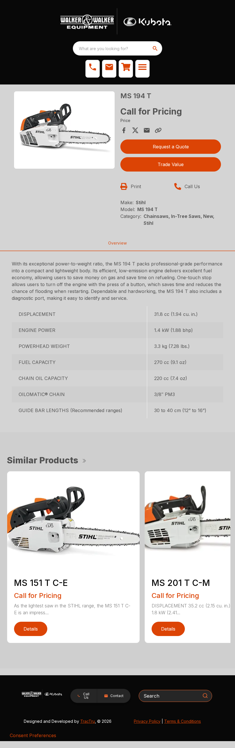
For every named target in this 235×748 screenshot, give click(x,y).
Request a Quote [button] (171, 146)
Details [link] (30, 629)
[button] (92, 69)
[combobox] (117, 48)
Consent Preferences (33, 735)
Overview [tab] (117, 243)
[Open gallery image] (64, 130)
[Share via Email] (146, 130)
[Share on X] (135, 130)
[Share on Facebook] (123, 130)
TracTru (87, 721)
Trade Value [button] (171, 164)
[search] (155, 48)
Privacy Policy (147, 721)
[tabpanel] (64, 130)
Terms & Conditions (182, 721)
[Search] (205, 695)
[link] (126, 69)
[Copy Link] (158, 130)
